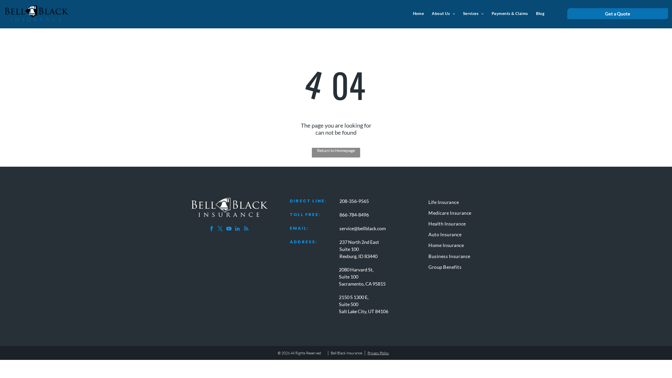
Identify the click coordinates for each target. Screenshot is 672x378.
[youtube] (229, 229)
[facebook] (212, 229)
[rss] (246, 229)
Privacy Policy (378, 353)
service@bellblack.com (362, 228)
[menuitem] (418, 13)
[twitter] (220, 229)
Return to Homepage (336, 150)
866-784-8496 (354, 215)
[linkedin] (238, 229)
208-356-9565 (354, 201)
